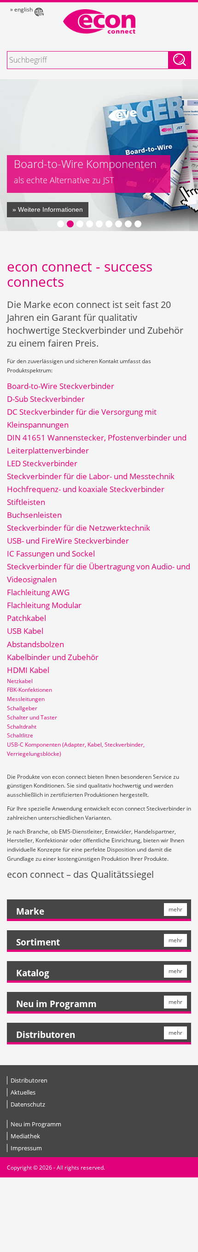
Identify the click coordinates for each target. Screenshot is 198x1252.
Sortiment (38, 942)
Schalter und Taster (32, 717)
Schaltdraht (21, 726)
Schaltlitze (20, 735)
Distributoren (45, 1035)
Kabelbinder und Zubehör (53, 657)
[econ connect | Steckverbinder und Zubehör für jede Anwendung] (99, 21)
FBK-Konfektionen (29, 690)
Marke (30, 911)
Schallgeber (22, 708)
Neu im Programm (56, 1004)
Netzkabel (20, 681)
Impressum (26, 1148)
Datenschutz (28, 1104)
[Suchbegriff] (179, 60)
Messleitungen (26, 699)
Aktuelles (23, 1092)
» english (21, 9)
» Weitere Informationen (47, 209)
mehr (175, 909)
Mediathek (25, 1136)
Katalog (32, 973)
